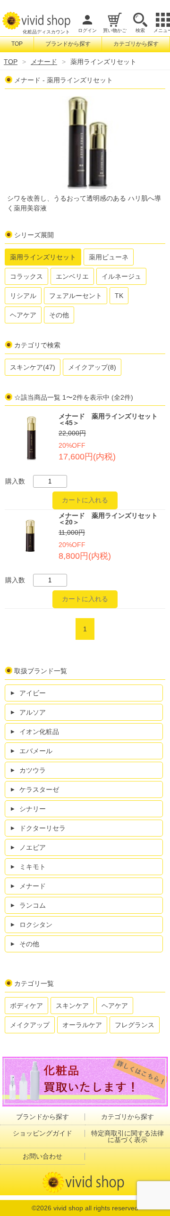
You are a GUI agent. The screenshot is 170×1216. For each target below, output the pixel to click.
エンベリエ (72, 276)
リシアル (23, 295)
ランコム (32, 905)
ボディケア (26, 1005)
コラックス (26, 276)
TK (119, 295)
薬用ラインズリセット (43, 257)
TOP (17, 43)
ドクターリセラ (42, 828)
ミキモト (32, 866)
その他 (59, 315)
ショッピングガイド (42, 1133)
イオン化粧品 (39, 731)
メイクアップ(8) (92, 367)
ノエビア (32, 847)
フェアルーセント (75, 295)
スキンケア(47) (32, 367)
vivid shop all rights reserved (95, 1208)
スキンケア (72, 1005)
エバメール (35, 751)
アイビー (32, 693)
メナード (44, 61)
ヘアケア (23, 315)
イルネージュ (121, 276)
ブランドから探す (68, 43)
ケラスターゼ (39, 789)
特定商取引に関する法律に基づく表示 (127, 1136)
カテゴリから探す (136, 43)
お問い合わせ (42, 1156)
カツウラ (32, 770)
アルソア (32, 712)
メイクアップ (30, 1025)
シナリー (32, 809)
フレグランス (134, 1025)
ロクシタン (35, 924)
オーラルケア (82, 1025)
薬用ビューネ (108, 257)
